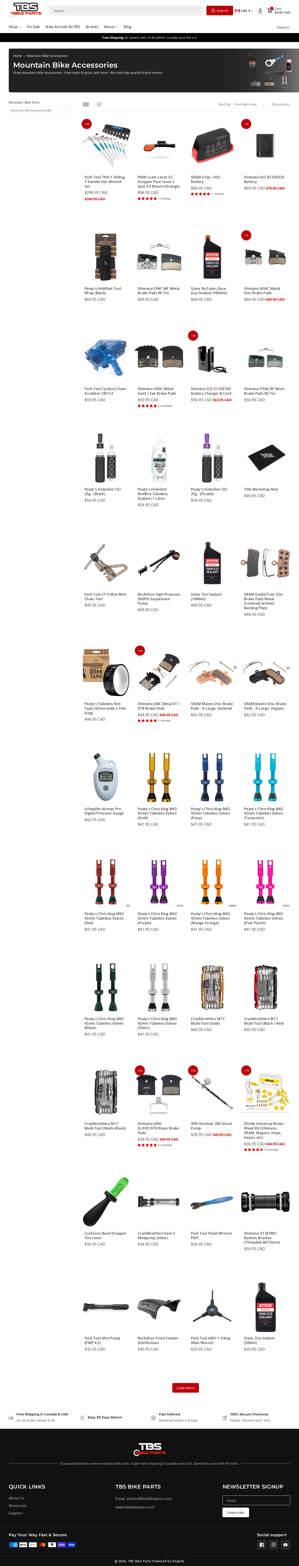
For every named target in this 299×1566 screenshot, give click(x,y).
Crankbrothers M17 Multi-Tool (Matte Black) (105, 1126)
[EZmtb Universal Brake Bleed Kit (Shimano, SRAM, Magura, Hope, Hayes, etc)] (265, 1092)
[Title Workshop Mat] (265, 458)
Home (17, 56)
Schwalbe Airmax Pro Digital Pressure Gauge (104, 811)
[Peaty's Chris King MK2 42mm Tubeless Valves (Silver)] (159, 987)
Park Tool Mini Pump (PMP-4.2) (102, 1340)
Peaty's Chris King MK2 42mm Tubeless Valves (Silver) (157, 1023)
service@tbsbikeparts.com (149, 1498)
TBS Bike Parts (139, 1561)
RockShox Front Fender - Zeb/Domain (159, 1340)
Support (16, 1513)
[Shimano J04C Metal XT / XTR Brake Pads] (159, 672)
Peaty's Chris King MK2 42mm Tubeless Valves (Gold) (157, 813)
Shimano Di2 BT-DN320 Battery (264, 179)
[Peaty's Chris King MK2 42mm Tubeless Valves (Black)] (105, 987)
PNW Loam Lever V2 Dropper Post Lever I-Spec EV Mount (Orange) (159, 181)
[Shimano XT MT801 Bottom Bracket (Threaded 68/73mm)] (265, 1202)
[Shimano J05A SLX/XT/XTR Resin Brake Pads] (159, 1092)
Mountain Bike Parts (24, 102)
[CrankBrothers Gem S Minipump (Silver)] (159, 1202)
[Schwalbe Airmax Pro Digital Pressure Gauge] (105, 777)
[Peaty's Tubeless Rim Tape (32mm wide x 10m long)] (105, 672)
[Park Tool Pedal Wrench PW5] (212, 1202)
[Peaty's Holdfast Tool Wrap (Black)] (105, 257)
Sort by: (225, 104)
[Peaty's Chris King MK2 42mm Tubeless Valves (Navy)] (212, 777)
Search (222, 11)
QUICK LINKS (27, 1486)
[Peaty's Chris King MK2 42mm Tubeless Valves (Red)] (105, 882)
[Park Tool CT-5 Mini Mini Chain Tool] (105, 563)
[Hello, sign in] (260, 10)
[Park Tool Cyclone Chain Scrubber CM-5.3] (105, 357)
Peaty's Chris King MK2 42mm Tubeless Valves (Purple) (157, 918)
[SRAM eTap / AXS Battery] (212, 145)
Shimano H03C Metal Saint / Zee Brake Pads (157, 391)
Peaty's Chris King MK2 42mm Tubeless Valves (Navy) (210, 813)
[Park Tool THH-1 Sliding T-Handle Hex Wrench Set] (105, 145)
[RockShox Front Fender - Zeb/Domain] (159, 1306)
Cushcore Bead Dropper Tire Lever (105, 1235)
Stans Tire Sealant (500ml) (259, 1340)
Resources (18, 1505)
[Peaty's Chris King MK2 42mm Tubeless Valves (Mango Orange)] (212, 882)
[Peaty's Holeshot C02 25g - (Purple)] (212, 458)
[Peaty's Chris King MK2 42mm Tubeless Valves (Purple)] (159, 882)
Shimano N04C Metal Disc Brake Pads (262, 291)
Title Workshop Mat (261, 489)
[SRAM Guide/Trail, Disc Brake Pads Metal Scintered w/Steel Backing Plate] (265, 563)
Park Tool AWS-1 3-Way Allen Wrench (211, 1340)
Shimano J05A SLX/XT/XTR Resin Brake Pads (158, 1128)
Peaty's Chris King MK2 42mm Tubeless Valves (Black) (104, 1023)
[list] (99, 104)
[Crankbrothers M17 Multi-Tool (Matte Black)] (105, 1092)
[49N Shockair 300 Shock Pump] (212, 1092)
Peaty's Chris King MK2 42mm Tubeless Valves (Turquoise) (263, 813)
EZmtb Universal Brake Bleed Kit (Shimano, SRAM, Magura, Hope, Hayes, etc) (263, 1130)
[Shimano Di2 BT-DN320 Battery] (265, 145)
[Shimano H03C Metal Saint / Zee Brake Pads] (159, 357)
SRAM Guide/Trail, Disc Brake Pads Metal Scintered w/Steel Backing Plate (263, 601)
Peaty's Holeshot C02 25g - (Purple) (209, 491)
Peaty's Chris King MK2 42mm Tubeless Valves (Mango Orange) (210, 918)
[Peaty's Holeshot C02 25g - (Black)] (105, 458)
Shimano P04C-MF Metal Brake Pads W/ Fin (158, 291)
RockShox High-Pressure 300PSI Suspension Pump (159, 599)
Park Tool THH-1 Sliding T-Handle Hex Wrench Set (104, 181)
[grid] (86, 104)
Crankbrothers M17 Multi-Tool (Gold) (208, 1021)
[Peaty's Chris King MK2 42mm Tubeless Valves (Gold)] (159, 777)
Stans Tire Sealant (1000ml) (206, 596)
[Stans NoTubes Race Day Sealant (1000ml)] (212, 257)
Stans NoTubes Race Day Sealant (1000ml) (209, 291)
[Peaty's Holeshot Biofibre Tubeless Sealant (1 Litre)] (159, 458)
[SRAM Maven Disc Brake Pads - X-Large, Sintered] (212, 672)
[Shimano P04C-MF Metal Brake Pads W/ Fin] (159, 257)
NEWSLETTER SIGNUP (253, 1486)
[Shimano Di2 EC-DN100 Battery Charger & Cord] (212, 357)
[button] (278, 10)
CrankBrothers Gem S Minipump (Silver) (156, 1235)
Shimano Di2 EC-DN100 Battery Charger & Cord (211, 391)
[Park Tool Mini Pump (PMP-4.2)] (105, 1306)
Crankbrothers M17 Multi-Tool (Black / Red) (264, 1021)
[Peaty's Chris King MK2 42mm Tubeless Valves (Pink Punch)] (265, 882)
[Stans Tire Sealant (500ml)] (265, 1306)
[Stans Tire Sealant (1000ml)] (212, 563)
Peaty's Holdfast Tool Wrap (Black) (102, 291)
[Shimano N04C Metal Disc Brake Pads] (265, 257)
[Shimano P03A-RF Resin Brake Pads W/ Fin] (265, 357)
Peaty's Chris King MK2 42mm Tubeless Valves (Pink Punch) (263, 918)
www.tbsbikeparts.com (135, 1507)
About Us (17, 1498)
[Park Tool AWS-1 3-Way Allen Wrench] (212, 1306)
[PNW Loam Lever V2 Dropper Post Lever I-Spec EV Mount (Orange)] (159, 145)
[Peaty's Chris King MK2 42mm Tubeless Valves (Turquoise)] (265, 777)
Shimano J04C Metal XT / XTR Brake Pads (158, 706)
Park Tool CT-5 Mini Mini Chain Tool (105, 596)
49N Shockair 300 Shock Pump (211, 1126)
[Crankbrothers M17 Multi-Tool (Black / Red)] (265, 987)
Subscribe (235, 1512)
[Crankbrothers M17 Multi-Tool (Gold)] (212, 987)
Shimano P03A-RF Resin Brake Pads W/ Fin (264, 391)
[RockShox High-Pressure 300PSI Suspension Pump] (159, 563)
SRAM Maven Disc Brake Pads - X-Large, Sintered (212, 706)
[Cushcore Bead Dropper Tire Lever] (105, 1202)
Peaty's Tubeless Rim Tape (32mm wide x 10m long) (105, 708)
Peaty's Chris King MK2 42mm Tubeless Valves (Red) (104, 918)
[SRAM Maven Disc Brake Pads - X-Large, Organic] (265, 672)
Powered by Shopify (168, 1561)
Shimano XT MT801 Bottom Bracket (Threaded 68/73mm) (262, 1238)
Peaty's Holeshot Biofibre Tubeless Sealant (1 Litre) (153, 494)
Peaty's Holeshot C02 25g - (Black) (102, 491)
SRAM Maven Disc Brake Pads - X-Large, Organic (265, 706)
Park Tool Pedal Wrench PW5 (211, 1235)
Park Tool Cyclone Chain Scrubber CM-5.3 (105, 391)
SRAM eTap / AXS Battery (205, 179)
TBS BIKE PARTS (138, 1486)
